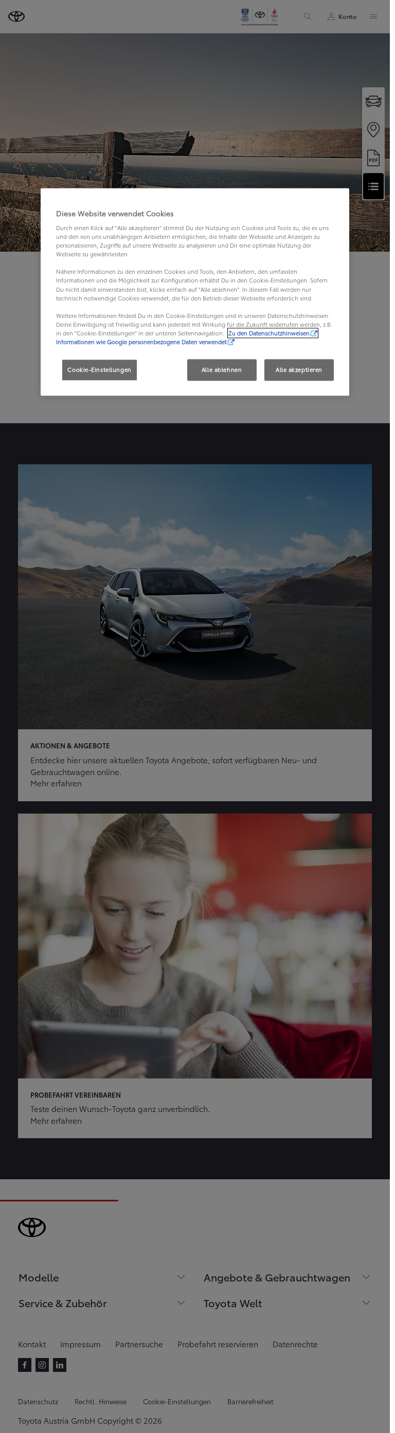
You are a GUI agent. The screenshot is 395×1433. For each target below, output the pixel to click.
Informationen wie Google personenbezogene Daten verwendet (141, 341)
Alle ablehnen (222, 369)
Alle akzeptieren (299, 369)
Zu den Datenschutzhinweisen (269, 333)
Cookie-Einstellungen (99, 369)
